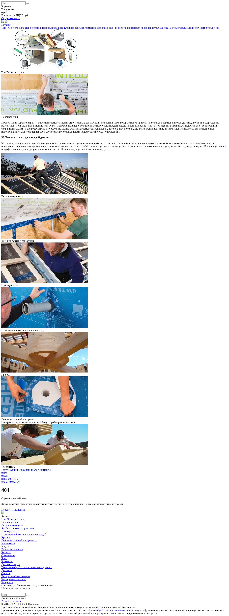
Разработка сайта (11, 601)
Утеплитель (212, 27)
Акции (14, 469)
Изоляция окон (106, 27)
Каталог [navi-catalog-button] (6, 24)
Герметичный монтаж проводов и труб (137, 27)
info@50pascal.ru (10, 481)
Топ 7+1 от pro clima (13, 27)
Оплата (5, 573)
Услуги (5, 469)
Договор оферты (10, 564)
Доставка (6, 570)
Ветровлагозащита (53, 27)
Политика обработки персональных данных (26, 567)
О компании (26, 469)
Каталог (6, 552)
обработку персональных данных (115, 610)
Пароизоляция (33, 27)
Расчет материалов (12, 549)
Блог (36, 469)
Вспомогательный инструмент (188, 27)
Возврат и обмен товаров (15, 576)
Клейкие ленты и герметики (80, 27)
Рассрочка (7, 582)
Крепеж (165, 27)
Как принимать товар (13, 579)
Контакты (45, 469)
